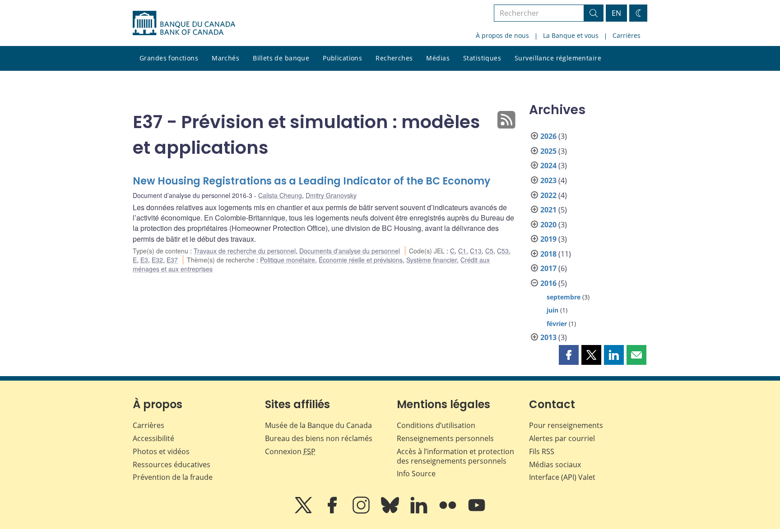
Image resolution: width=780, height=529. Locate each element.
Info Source (416, 473)
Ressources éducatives (171, 464)
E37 (172, 259)
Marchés (225, 58)
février (557, 323)
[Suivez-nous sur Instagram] (362, 511)
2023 (548, 180)
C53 (503, 250)
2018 (548, 254)
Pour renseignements (566, 425)
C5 (489, 250)
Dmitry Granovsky (331, 195)
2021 (548, 210)
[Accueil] (184, 23)
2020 (548, 225)
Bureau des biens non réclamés (318, 438)
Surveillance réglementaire (558, 58)
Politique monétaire (287, 259)
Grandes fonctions (168, 58)
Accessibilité (153, 438)
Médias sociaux (555, 464)
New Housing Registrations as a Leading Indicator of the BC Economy (311, 181)
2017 (548, 268)
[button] (569, 355)
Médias (438, 58)
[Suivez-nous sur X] (304, 511)
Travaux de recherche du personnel (245, 250)
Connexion (290, 451)
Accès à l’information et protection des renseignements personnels (455, 456)
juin (552, 310)
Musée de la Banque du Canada (318, 425)
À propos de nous (502, 35)
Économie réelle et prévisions (361, 259)
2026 (548, 136)
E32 (157, 259)
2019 (548, 239)
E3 (144, 259)
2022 (548, 195)
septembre (563, 297)
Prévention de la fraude (173, 477)
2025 (548, 151)
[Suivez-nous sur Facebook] (333, 511)
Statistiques (482, 58)
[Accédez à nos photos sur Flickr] (448, 511)
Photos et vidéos (161, 451)
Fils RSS (541, 451)
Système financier (431, 259)
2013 (548, 337)
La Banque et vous (571, 35)
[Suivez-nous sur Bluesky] (390, 511)
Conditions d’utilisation (436, 425)
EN (616, 13)
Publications (342, 58)
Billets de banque (281, 58)
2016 (548, 283)
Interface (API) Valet (562, 477)
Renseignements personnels (445, 438)
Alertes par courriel (562, 438)
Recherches (394, 58)
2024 (548, 165)
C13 (476, 250)
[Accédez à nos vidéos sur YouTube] (476, 511)
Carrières (627, 35)
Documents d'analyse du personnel (349, 250)
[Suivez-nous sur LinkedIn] (419, 511)
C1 (462, 250)
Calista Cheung (280, 195)
